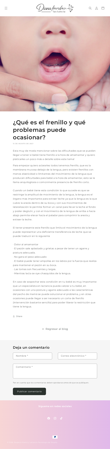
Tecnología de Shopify (47, 442)
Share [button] (19, 316)
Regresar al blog (57, 329)
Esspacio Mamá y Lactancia (26, 442)
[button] (6, 8)
